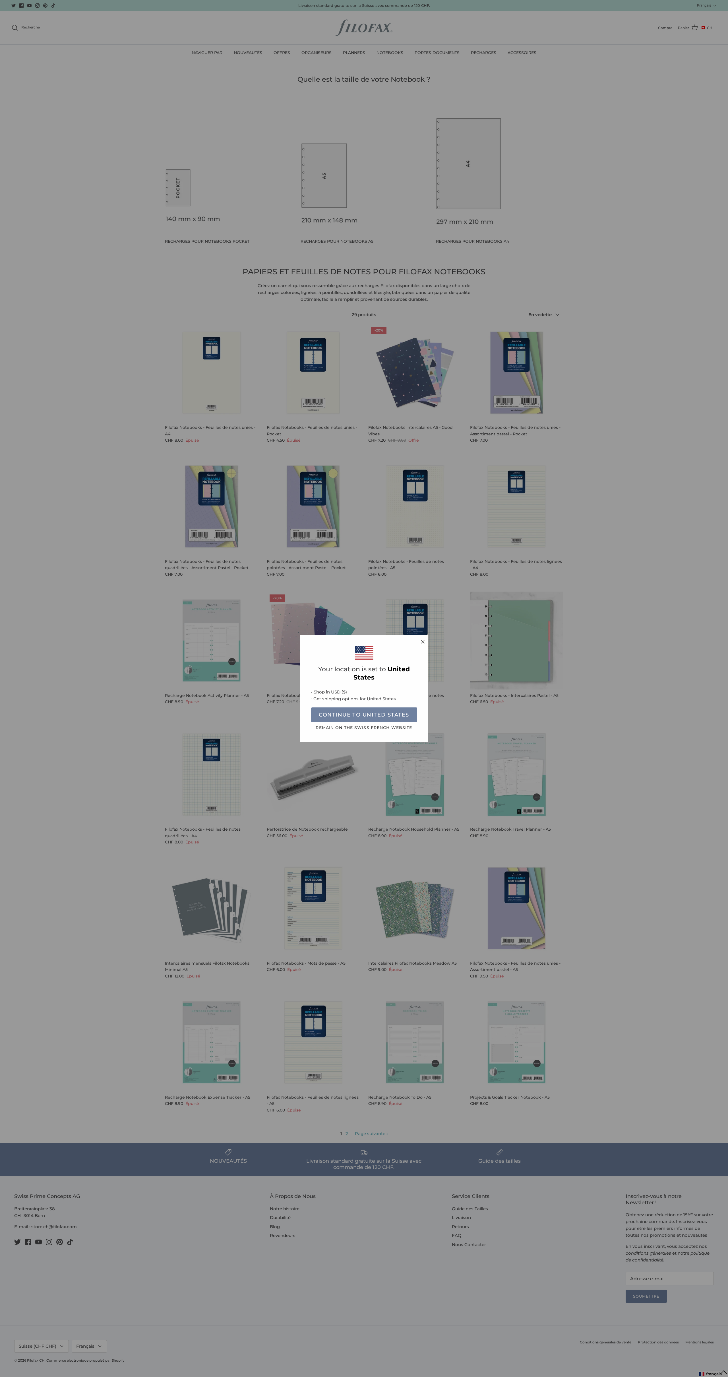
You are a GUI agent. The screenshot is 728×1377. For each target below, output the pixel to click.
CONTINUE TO (364, 715)
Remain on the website (364, 727)
